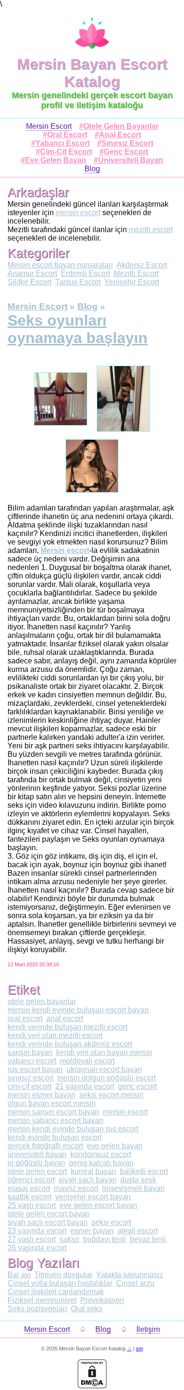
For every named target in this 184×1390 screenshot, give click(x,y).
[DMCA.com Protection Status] (92, 1386)
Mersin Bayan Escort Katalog (92, 73)
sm (139, 1348)
